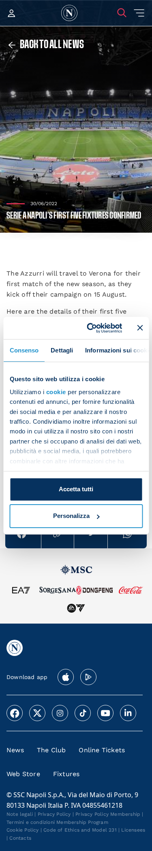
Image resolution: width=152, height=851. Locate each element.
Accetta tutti (76, 489)
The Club (51, 750)
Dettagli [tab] (62, 350)
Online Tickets (102, 750)
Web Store (23, 774)
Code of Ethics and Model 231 (80, 830)
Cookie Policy (22, 830)
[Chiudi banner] (140, 328)
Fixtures (66, 774)
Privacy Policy (54, 814)
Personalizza (71, 515)
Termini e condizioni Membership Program (57, 822)
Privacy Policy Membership (107, 814)
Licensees (133, 830)
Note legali (19, 814)
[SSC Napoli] (69, 13)
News (15, 750)
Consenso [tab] (24, 350)
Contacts (20, 838)
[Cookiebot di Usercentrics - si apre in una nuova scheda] (90, 328)
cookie (56, 391)
